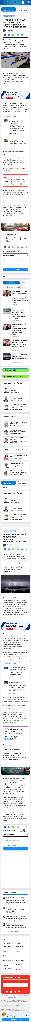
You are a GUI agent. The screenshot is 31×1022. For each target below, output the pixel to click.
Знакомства (19, 946)
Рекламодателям (8, 960)
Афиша (18, 949)
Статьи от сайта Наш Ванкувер (8, 482)
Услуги (5, 951)
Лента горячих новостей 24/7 (22, 482)
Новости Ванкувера (9, 16)
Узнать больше (11, 1016)
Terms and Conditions (19, 963)
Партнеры (6, 966)
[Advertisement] (15, 868)
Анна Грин (10, 30)
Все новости (15, 932)
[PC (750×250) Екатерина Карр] (15, 769)
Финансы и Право (10, 416)
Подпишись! (15, 184)
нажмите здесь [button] (12, 997)
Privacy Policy (20, 960)
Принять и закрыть (15, 1019)
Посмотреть (8, 738)
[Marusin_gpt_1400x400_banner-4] (15, 93)
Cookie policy (19, 967)
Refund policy (7, 968)
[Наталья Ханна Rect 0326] (15, 225)
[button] (28, 2)
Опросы (18, 951)
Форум (18, 970)
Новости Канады (8, 943)
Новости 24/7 (7, 946)
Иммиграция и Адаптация (13, 449)
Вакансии (6, 949)
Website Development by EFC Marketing (11, 1009)
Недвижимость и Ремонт (13, 383)
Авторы (18, 943)
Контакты (5, 963)
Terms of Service (15, 1007)
